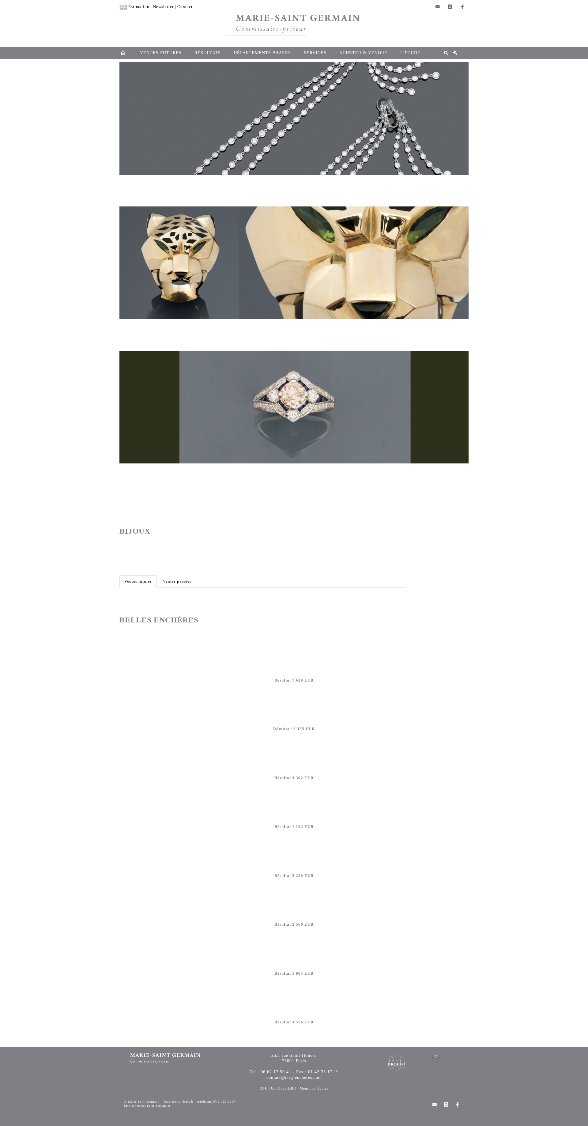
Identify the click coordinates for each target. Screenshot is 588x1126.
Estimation (138, 6)
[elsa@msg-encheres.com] (438, 6)
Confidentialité (283, 1088)
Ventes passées (177, 581)
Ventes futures (138, 581)
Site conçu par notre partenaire (147, 1105)
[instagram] (450, 6)
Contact (185, 6)
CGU (264, 1088)
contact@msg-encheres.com (294, 1077)
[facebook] (462, 6)
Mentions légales (314, 1088)
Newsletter (163, 6)
